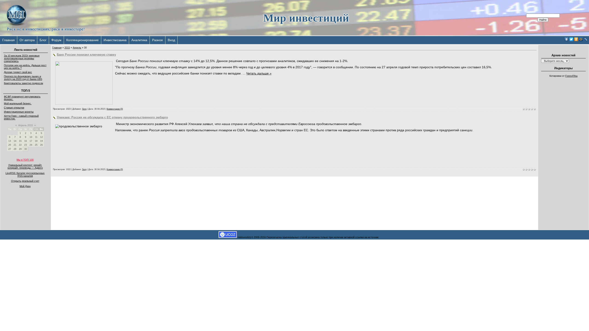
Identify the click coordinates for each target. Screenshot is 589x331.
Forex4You (571, 75)
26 (41, 144)
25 (36, 144)
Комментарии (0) (115, 109)
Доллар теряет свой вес (18, 72)
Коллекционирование (82, 40)
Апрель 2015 (25, 125)
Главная (8, 40)
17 (30, 141)
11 (36, 137)
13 (9, 141)
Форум (56, 40)
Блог (43, 40)
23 (25, 144)
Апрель (77, 47)
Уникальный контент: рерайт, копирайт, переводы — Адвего (25, 166)
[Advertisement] (563, 148)
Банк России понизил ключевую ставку (86, 54)
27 (9, 149)
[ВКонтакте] (566, 39)
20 (9, 144)
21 (15, 144)
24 (30, 144)
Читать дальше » (258, 73)
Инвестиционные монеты (19, 111)
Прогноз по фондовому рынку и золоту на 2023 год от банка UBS (23, 77)
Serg (84, 109)
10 (30, 137)
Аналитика (139, 40)
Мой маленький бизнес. (18, 103)
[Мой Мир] (581, 39)
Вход (171, 40)
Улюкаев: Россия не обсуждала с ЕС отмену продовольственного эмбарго (112, 117)
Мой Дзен (25, 186)
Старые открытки (14, 107)
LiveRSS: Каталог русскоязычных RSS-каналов (25, 174)
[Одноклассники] (576, 39)
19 (41, 141)
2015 (67, 47)
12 (41, 137)
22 (20, 144)
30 (25, 149)
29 (20, 149)
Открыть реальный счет (25, 181)
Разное (157, 40)
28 (15, 149)
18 (36, 141)
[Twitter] (571, 39)
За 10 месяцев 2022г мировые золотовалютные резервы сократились (22, 58)
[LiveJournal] (585, 39)
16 (25, 141)
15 (20, 141)
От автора (27, 40)
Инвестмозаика (115, 40)
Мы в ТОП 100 (25, 159)
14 (15, 141)
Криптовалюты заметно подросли (23, 83)
